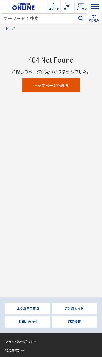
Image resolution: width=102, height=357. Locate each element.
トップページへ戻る (51, 85)
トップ (10, 29)
